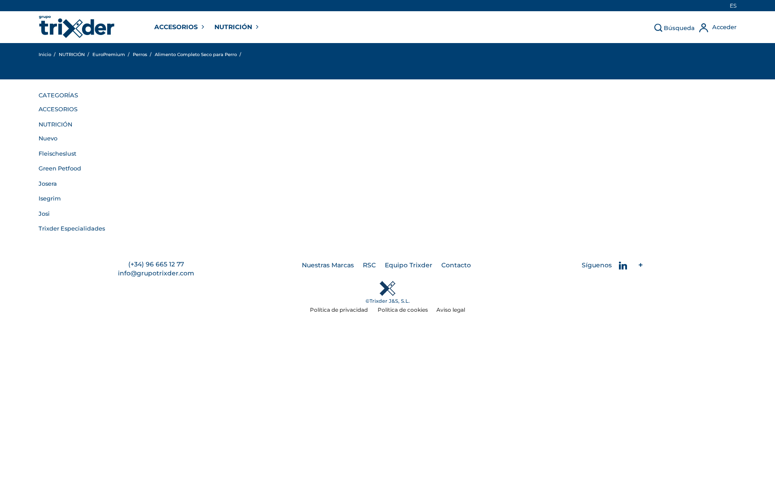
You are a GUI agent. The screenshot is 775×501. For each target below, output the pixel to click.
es (733, 5)
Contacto (456, 265)
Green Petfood (60, 168)
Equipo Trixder (408, 265)
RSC (369, 265)
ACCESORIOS (177, 27)
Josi (44, 213)
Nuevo (48, 138)
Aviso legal (450, 309)
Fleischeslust (57, 153)
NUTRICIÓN (234, 27)
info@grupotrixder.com (156, 273)
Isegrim (50, 198)
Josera (48, 183)
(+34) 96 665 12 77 (156, 264)
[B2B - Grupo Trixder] (77, 27)
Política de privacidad (339, 309)
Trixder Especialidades (72, 228)
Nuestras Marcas (328, 265)
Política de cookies (403, 309)
